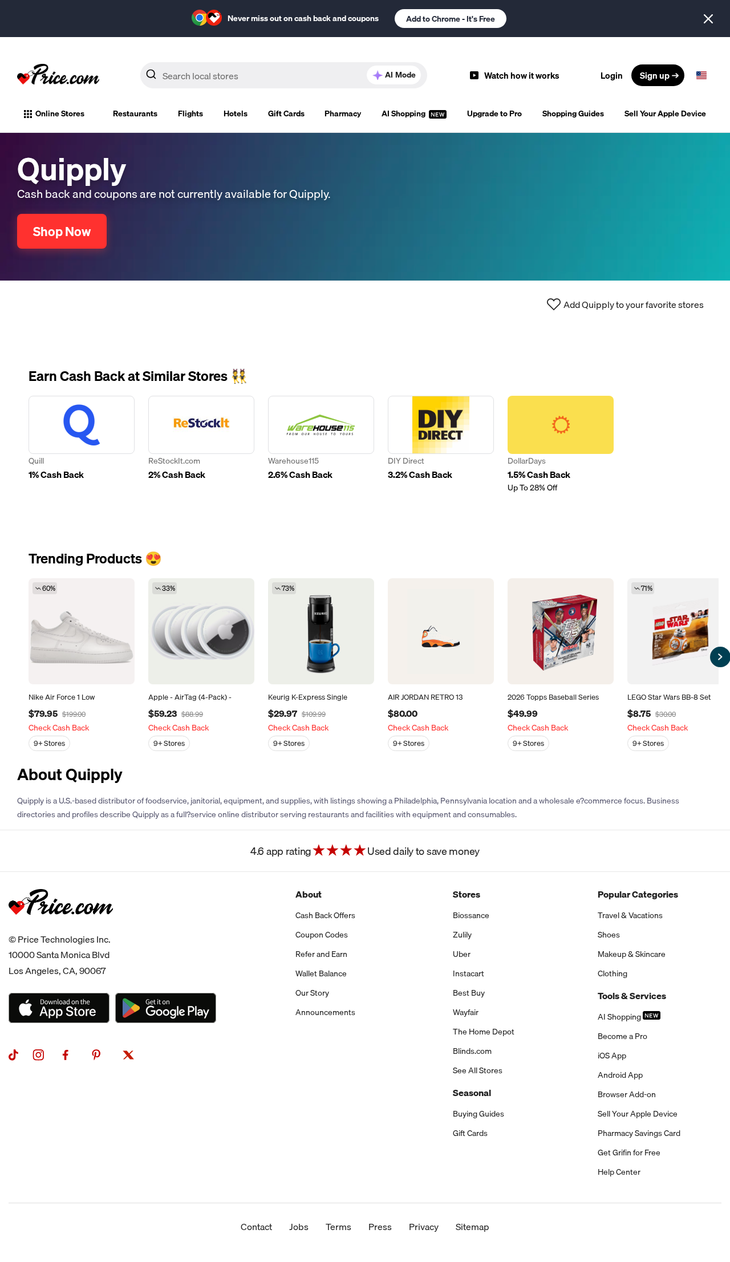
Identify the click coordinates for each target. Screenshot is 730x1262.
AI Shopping (404, 113)
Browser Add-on (627, 1094)
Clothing (612, 973)
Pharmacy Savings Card (639, 1133)
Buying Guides (478, 1113)
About (308, 894)
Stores (466, 894)
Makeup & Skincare (632, 954)
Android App (620, 1075)
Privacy (424, 1226)
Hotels (236, 113)
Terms (338, 1226)
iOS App (612, 1055)
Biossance (471, 915)
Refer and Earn (321, 954)
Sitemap (472, 1226)
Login (612, 75)
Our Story (312, 993)
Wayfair (465, 1012)
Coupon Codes (321, 934)
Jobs (299, 1226)
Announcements (325, 1012)
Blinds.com (472, 1051)
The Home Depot (483, 1031)
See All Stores (477, 1070)
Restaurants (135, 113)
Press (380, 1226)
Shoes (609, 934)
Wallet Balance (321, 973)
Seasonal (472, 1092)
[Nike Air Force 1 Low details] (82, 631)
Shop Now (62, 231)
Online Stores (59, 113)
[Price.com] (61, 927)
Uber (462, 954)
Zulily (462, 934)
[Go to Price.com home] (58, 75)
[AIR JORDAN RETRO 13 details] (441, 631)
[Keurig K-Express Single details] (321, 631)
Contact (256, 1226)
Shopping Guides (573, 113)
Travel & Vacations (630, 915)
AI (400, 74)
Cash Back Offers (325, 915)
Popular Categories (638, 894)
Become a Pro (622, 1036)
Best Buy (469, 993)
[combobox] (283, 75)
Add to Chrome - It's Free (450, 19)
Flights (190, 113)
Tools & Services (632, 996)
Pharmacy (343, 113)
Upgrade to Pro (494, 113)
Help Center (619, 1172)
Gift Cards (286, 113)
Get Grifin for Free (629, 1152)
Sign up (655, 75)
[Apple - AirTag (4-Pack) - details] (201, 631)
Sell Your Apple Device (665, 113)
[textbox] (701, 75)
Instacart (468, 973)
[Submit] (151, 77)
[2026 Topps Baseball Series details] (561, 631)
